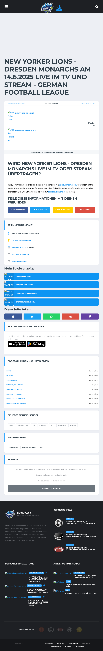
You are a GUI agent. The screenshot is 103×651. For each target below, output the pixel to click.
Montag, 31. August (14, 394)
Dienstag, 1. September (15, 398)
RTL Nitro (42, 425)
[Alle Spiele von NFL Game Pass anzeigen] (63, 573)
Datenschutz (56, 646)
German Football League (16, 103)
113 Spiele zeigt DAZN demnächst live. (80, 585)
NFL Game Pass (23, 425)
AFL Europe (14, 447)
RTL (34, 425)
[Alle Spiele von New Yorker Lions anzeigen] (11, 116)
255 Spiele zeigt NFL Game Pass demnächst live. (84, 576)
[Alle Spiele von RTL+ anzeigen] (59, 591)
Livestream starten (19, 261)
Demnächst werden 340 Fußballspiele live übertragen (80, 522)
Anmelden (60, 643)
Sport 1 (73, 425)
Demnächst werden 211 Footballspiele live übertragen (80, 549)
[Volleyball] (79, 629)
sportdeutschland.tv (56, 191)
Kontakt (68, 646)
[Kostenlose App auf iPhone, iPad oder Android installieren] (59, 9)
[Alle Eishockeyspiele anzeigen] (59, 536)
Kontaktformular (51, 488)
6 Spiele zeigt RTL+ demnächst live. (80, 593)
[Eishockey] (51, 629)
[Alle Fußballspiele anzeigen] (59, 523)
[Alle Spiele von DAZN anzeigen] (59, 582)
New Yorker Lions (24, 113)
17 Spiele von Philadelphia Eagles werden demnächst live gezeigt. (38, 578)
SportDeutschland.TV (68, 185)
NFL (41, 447)
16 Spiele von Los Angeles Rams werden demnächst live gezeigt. (38, 602)
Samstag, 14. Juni (18, 247)
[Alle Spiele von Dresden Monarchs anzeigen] (11, 135)
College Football (29, 447)
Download (86, 643)
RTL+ (52, 425)
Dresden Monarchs (25, 130)
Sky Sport (62, 425)
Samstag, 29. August (14, 385)
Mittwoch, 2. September (16, 403)
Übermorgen (11, 380)
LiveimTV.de (19, 644)
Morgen (9, 375)
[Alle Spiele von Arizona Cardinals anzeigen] (15, 586)
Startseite (49, 643)
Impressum (80, 646)
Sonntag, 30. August (14, 389)
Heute (8, 371)
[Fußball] (69, 629)
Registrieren (73, 643)
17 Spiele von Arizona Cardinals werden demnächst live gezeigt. (38, 590)
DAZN (11, 425)
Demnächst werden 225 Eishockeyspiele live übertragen (81, 535)
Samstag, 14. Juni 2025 (88, 103)
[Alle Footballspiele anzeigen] (59, 549)
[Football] (60, 629)
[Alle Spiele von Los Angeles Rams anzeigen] (15, 597)
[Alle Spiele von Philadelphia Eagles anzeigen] (16, 573)
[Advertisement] (51, 33)
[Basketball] (41, 629)
